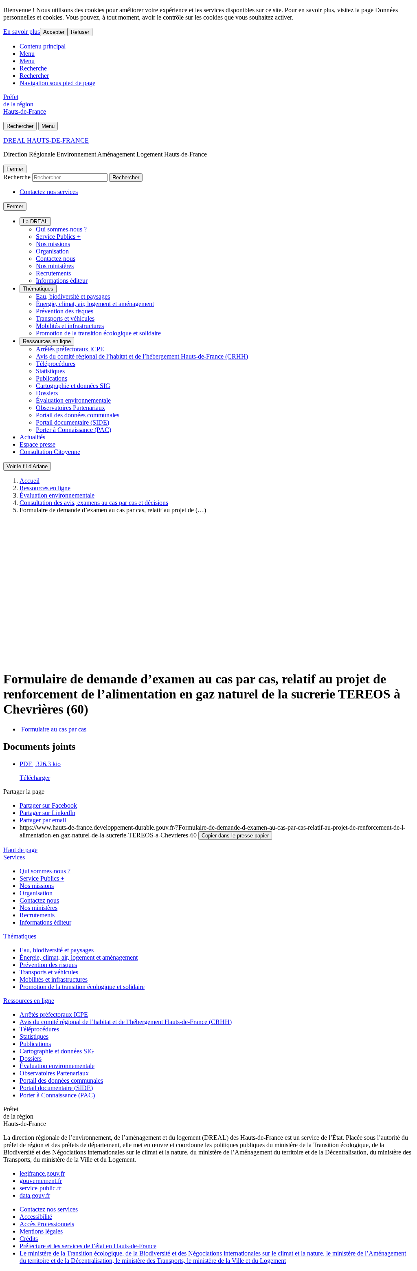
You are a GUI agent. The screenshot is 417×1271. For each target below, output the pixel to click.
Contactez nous (55, 258)
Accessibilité (36, 1216)
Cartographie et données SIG (73, 385)
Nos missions (53, 243)
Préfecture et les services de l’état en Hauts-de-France (88, 1245)
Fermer (15, 169)
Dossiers (47, 393)
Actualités (32, 437)
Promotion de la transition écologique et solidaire (98, 333)
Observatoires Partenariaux (70, 407)
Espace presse (37, 444)
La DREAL (35, 221)
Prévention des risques (64, 311)
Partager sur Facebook (48, 805)
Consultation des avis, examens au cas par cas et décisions (94, 502)
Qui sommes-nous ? (61, 229)
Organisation (52, 251)
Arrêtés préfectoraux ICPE (70, 349)
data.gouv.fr (35, 1195)
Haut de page (20, 849)
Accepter (53, 32)
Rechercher (34, 75)
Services (14, 857)
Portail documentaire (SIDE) (72, 422)
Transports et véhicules (65, 318)
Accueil (30, 480)
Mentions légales (41, 1231)
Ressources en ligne (47, 341)
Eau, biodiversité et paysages (73, 296)
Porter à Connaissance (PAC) (73, 429)
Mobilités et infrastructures (70, 325)
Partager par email (43, 820)
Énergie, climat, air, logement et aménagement (95, 303)
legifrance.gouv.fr (42, 1173)
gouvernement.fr (41, 1180)
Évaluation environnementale (73, 400)
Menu (27, 53)
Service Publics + (58, 236)
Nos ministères (55, 265)
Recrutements (53, 273)
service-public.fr (40, 1188)
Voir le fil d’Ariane (27, 466)
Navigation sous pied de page (57, 82)
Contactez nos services (49, 191)
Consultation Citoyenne (50, 451)
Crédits (29, 1238)
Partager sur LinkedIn (47, 812)
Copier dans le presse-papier (235, 836)
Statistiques (50, 371)
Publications (51, 378)
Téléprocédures (55, 363)
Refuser (80, 32)
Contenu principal (43, 46)
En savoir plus (21, 31)
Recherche (33, 68)
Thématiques (38, 289)
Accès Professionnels (47, 1223)
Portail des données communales (77, 415)
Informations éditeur (62, 280)
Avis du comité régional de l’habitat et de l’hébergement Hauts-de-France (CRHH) (142, 356)
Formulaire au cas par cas (53, 729)
